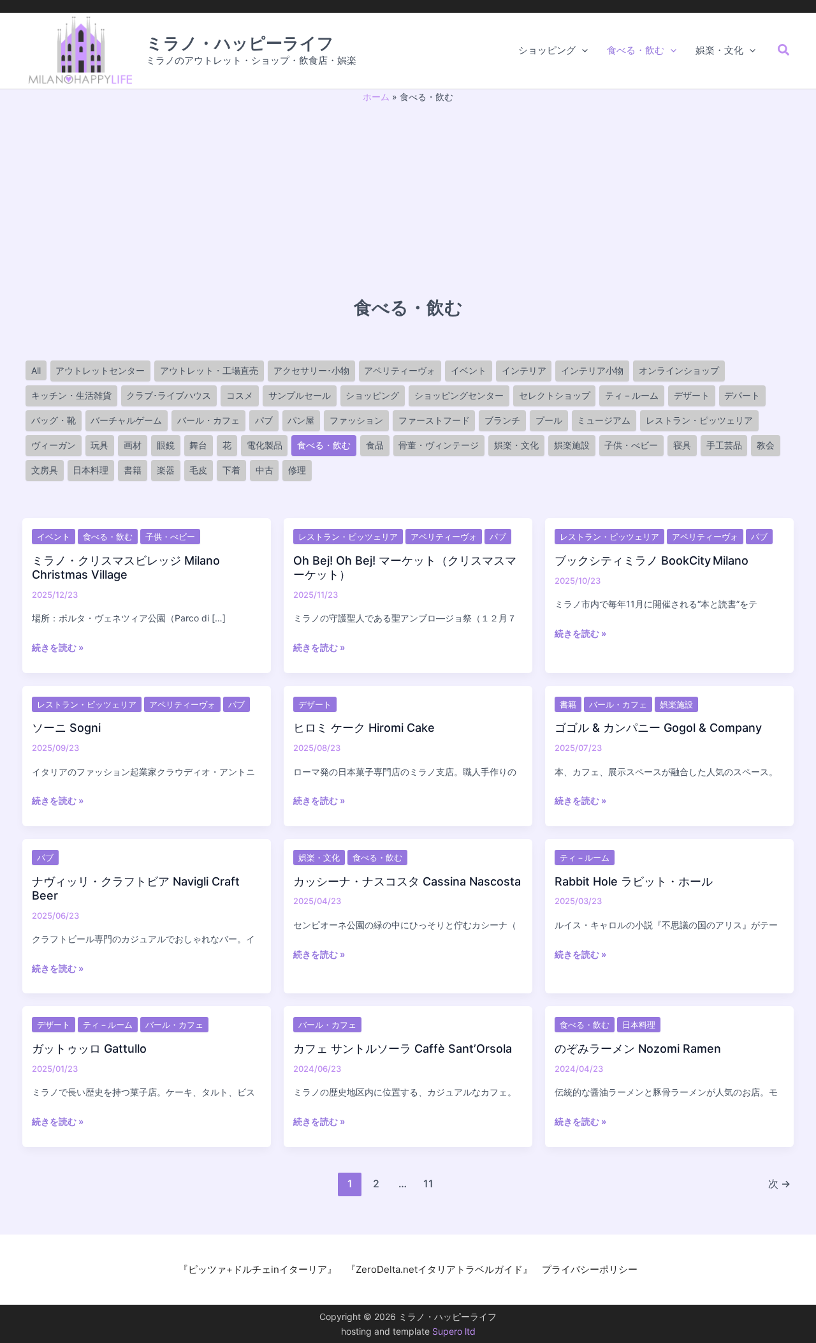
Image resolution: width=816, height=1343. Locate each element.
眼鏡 (166, 445)
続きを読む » (58, 648)
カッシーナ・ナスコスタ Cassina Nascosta (407, 881)
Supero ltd (454, 1331)
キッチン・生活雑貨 (71, 395)
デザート (692, 395)
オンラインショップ (679, 370)
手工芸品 (724, 445)
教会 (766, 445)
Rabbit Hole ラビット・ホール (634, 881)
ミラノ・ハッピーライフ (240, 43)
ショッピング (372, 395)
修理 (297, 469)
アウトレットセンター (100, 370)
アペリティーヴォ (399, 370)
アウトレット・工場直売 (209, 370)
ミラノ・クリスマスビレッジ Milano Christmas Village (126, 567)
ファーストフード (434, 420)
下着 (231, 469)
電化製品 (264, 445)
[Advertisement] (408, 199)
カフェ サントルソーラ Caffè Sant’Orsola (402, 1048)
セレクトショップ (554, 395)
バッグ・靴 (53, 420)
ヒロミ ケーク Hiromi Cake (364, 727)
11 (428, 1183)
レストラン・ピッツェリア (699, 420)
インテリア (524, 370)
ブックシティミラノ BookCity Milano (651, 560)
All (36, 370)
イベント (468, 370)
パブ (264, 420)
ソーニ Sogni (66, 727)
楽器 (166, 469)
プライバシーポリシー (590, 1269)
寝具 (682, 445)
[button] (582, 50)
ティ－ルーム (632, 395)
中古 (264, 469)
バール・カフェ (208, 420)
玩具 (99, 445)
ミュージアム (603, 420)
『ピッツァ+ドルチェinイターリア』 (257, 1269)
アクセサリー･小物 (311, 370)
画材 (133, 445)
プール (549, 420)
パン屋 (301, 420)
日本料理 (90, 469)
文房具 (44, 469)
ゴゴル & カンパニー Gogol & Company (658, 727)
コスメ (239, 395)
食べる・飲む (324, 445)
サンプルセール (299, 395)
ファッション (356, 420)
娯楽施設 (572, 445)
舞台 (198, 445)
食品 (375, 445)
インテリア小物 (592, 370)
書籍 (133, 469)
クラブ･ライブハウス (168, 395)
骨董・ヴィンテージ (438, 445)
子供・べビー (631, 445)
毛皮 (198, 469)
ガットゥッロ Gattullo (89, 1048)
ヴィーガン (53, 445)
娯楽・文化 (516, 445)
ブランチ (502, 420)
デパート (742, 395)
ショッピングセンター (459, 395)
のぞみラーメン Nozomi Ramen (638, 1048)
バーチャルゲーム (126, 420)
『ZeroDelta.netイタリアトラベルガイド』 (439, 1269)
